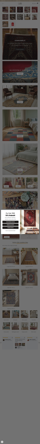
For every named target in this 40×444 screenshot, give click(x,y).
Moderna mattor (10, 224)
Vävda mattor (10, 227)
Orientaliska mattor (10, 221)
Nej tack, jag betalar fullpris (10, 230)
